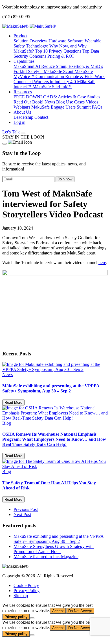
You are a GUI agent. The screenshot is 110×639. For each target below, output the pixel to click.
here (102, 262)
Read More (13, 402)
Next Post (22, 514)
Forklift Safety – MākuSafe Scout (44, 71)
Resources (23, 91)
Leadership (24, 117)
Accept (58, 611)
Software (76, 40)
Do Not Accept (80, 611)
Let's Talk (11, 131)
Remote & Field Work (85, 76)
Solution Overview (31, 40)
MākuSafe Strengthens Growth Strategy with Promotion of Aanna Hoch (54, 549)
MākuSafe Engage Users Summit (61, 107)
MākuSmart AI (27, 66)
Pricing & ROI (60, 56)
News (50, 102)
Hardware (58, 40)
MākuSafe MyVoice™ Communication (53, 74)
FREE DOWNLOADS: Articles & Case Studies (57, 96)
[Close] (4, 143)
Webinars (22, 107)
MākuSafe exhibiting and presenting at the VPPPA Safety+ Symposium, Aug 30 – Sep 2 (59, 539)
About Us (22, 112)
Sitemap (21, 595)
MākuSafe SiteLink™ (52, 86)
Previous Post (26, 509)
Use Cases (76, 102)
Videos (92, 102)
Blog (61, 102)
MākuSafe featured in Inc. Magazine (46, 556)
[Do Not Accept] (32, 618)
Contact (41, 117)
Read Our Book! (29, 102)
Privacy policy (16, 617)
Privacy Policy (26, 590)
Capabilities (24, 61)
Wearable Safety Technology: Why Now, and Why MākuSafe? (57, 45)
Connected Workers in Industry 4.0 (45, 81)
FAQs (97, 107)
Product (20, 35)
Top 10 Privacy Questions (58, 51)
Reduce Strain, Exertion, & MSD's (72, 66)
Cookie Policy (26, 585)
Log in (19, 122)
